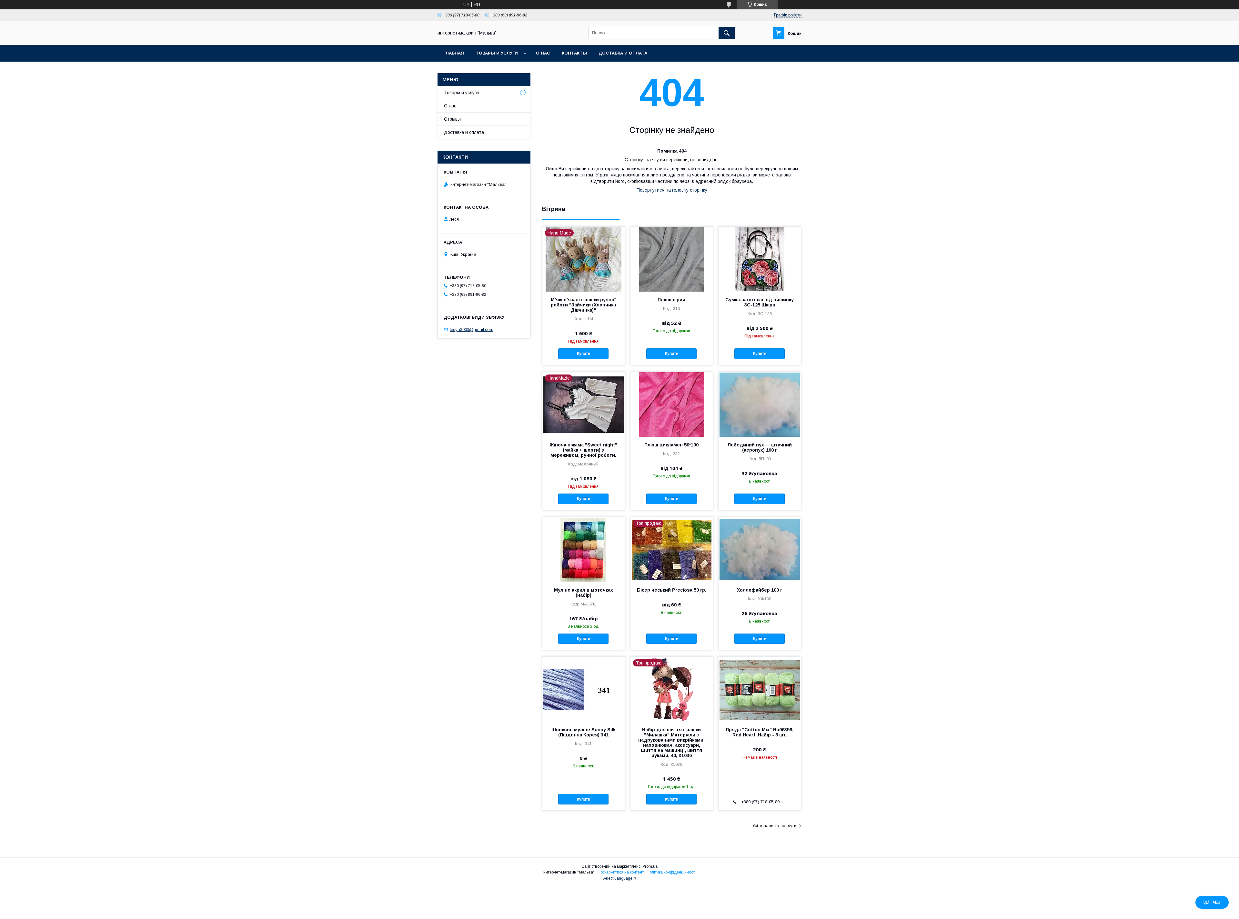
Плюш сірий (671, 299)
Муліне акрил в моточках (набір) (583, 592)
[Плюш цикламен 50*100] (671, 404)
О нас (543, 53)
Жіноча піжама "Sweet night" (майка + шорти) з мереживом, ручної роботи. (583, 450)
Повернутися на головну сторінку (672, 190)
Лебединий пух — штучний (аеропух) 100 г (759, 447)
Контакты (574, 53)
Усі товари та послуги (774, 825)
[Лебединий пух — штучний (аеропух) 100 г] (760, 404)
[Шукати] (727, 33)
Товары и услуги (497, 53)
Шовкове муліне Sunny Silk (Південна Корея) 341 (583, 732)
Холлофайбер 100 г (759, 590)
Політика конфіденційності (671, 872)
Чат (1217, 902)
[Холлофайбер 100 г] (760, 549)
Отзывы (452, 119)
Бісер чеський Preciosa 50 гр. (671, 590)
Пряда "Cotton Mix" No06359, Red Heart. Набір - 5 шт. (759, 732)
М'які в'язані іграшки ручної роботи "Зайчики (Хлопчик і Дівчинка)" (583, 305)
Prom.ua (650, 866)
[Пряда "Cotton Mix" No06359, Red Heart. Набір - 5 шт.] (760, 689)
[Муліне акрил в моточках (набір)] (583, 549)
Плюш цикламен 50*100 (671, 444)
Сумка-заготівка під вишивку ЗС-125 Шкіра (759, 302)
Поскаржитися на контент (621, 872)
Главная (453, 53)
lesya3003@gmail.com (471, 329)
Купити (583, 353)
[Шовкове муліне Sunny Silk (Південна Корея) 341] (583, 689)
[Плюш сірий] (671, 259)
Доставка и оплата (623, 53)
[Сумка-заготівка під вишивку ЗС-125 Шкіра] (760, 259)
